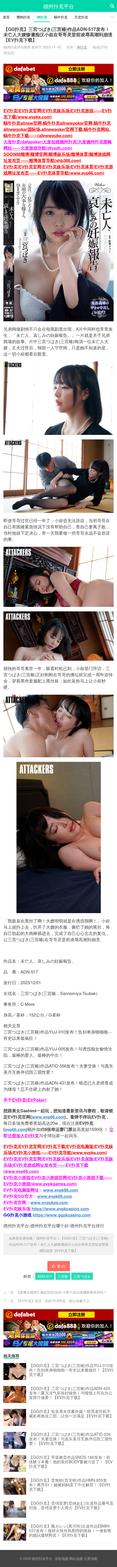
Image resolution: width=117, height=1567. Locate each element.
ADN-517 (44, 1276)
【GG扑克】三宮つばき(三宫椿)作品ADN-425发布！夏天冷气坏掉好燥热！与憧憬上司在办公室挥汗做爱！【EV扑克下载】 (70, 1393)
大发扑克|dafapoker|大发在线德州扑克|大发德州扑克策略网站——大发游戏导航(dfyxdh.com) (57, 145)
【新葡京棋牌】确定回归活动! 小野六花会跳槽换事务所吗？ (61, 1292)
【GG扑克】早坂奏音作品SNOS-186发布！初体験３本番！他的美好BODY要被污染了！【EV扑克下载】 (70, 1462)
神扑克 (42, 17)
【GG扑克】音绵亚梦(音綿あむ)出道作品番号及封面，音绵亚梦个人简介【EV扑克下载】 (71, 1505)
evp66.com (15, 1129)
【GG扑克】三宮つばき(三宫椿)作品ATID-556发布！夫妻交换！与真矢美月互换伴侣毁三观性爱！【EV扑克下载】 (70, 1439)
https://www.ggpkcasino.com (62, 1215)
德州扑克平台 (58, 6)
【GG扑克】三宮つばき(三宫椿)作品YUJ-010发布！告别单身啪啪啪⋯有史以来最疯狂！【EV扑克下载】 (71, 1370)
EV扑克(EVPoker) (29, 1100)
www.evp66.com (48, 1117)
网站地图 (76, 1558)
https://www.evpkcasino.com (60, 1208)
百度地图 (90, 1558)
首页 (6, 17)
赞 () (61, 1266)
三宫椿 (63, 1276)
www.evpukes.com (49, 1202)
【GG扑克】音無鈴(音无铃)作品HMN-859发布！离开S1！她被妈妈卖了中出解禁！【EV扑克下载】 (69, 1485)
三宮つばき (82, 1276)
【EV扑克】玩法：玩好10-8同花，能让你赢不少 (52, 1300)
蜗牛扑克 (61, 17)
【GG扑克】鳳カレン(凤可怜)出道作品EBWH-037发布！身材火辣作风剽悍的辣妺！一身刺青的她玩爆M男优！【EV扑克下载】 (70, 1531)
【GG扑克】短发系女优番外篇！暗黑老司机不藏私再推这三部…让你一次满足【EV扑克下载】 (71, 1414)
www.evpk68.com (54, 1196)
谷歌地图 (61, 1558)
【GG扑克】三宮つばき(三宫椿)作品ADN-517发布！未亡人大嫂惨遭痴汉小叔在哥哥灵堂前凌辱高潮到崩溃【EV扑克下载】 (57, 34)
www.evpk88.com (60, 1190)
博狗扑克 (23, 17)
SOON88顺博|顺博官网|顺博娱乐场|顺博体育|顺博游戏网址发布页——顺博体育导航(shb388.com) (56, 157)
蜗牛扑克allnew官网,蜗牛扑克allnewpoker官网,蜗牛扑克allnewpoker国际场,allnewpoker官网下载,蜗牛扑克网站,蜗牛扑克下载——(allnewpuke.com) (57, 129)
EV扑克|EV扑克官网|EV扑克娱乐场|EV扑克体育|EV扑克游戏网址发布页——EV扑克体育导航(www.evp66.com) (58, 169)
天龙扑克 (81, 17)
